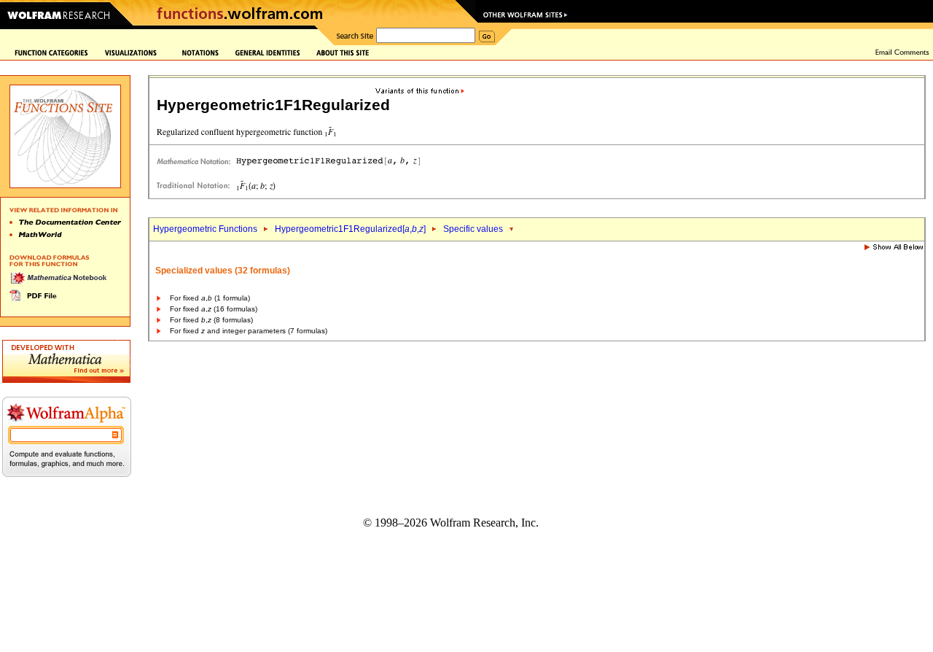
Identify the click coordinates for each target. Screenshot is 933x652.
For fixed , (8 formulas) (211, 320)
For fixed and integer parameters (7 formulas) (248, 331)
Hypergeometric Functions (205, 229)
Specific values (473, 229)
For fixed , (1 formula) (210, 298)
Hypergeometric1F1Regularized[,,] (350, 229)
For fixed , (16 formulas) (213, 309)
